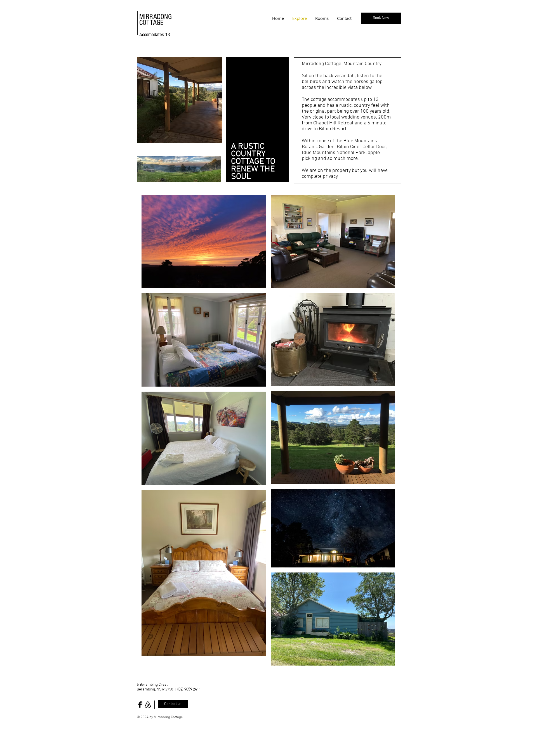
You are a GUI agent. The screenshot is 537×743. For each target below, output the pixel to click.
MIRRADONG (155, 17)
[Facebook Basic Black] (140, 704)
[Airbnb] (148, 704)
